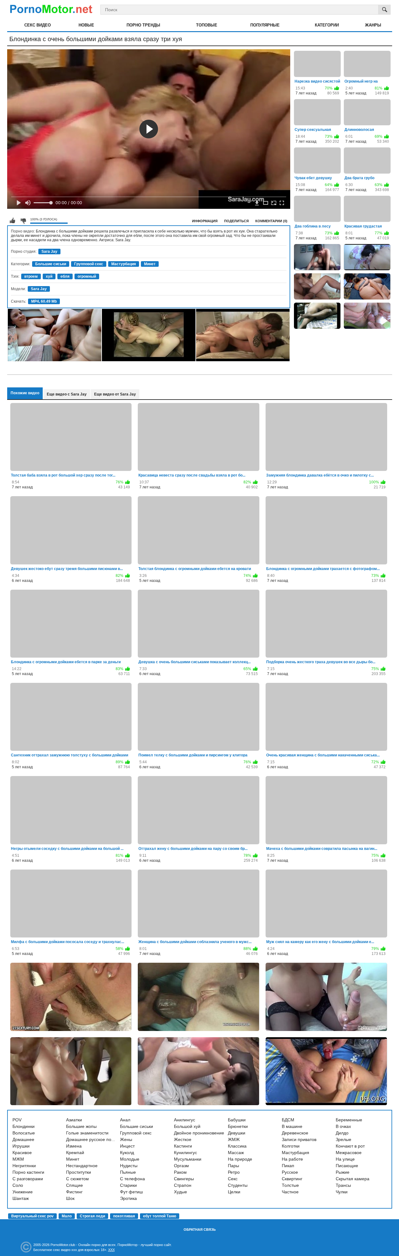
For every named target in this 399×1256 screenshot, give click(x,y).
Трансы (343, 1185)
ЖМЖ (234, 1139)
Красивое (22, 1152)
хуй (49, 276)
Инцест (127, 1145)
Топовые (206, 25)
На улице (345, 1159)
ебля (65, 276)
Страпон (182, 1185)
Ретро (234, 1172)
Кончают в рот (350, 1145)
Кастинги (183, 1145)
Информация (205, 221)
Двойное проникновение (199, 1132)
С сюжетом (77, 1178)
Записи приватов (299, 1139)
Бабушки (237, 1119)
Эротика (128, 1198)
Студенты (238, 1185)
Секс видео (37, 25)
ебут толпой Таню (159, 1216)
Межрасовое (349, 1152)
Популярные (265, 25)
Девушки (236, 1132)
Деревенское (295, 1132)
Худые (180, 1191)
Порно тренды (143, 25)
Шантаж (20, 1198)
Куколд (127, 1152)
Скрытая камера (352, 1178)
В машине (292, 1126)
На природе (240, 1159)
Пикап (288, 1165)
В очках (343, 1126)
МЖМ (18, 1159)
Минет (150, 264)
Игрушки (21, 1145)
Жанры (373, 25)
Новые (86, 25)
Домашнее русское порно (92, 1139)
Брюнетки (238, 1126)
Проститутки (78, 1172)
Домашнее (23, 1139)
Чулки (342, 1191)
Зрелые (343, 1139)
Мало (67, 1216)
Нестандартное (82, 1165)
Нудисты (128, 1165)
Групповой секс (88, 264)
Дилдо (342, 1132)
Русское (290, 1172)
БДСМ (288, 1119)
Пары (233, 1165)
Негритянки (24, 1165)
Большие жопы (81, 1126)
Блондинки (23, 1126)
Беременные (349, 1119)
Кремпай (75, 1152)
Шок (70, 1198)
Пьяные (128, 1172)
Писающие (347, 1165)
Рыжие (342, 1172)
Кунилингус (185, 1152)
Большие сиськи (50, 264)
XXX (111, 1250)
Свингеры (184, 1178)
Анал (125, 1119)
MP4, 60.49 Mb (44, 301)
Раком (180, 1172)
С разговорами (27, 1178)
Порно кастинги (28, 1172)
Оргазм (181, 1165)
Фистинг (74, 1191)
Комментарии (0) (271, 221)
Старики (128, 1185)
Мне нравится (12, 220)
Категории (327, 25)
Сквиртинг (292, 1178)
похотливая (124, 1216)
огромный (87, 276)
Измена (74, 1145)
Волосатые (23, 1132)
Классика (237, 1145)
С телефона (132, 1178)
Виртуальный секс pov (32, 1216)
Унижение (22, 1191)
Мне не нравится (23, 220)
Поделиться (236, 221)
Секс (233, 1178)
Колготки (291, 1145)
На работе (292, 1159)
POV (17, 1119)
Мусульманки (187, 1159)
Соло (17, 1185)
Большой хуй (187, 1126)
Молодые (129, 1159)
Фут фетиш (131, 1191)
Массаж (236, 1152)
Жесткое (182, 1139)
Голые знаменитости (87, 1132)
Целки (234, 1191)
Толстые (290, 1185)
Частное (290, 1191)
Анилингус (184, 1119)
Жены (126, 1139)
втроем (31, 276)
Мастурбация (123, 264)
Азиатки (74, 1119)
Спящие (74, 1185)
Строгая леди (92, 1216)
